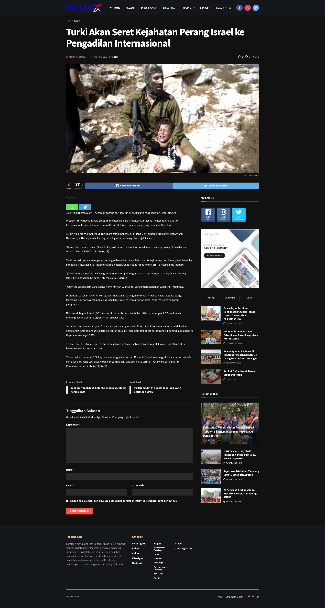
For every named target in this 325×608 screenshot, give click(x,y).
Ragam (130, 7)
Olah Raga (158, 562)
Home (116, 7)
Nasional (137, 563)
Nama (70, 469)
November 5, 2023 (99, 56)
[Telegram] (85, 205)
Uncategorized (183, 548)
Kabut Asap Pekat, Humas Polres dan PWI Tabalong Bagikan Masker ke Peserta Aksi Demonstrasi (228, 431)
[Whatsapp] (72, 205)
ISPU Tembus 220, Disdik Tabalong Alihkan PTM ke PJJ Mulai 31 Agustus (239, 455)
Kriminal (158, 558)
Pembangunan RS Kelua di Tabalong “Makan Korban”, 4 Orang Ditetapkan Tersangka (240, 355)
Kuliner (187, 7)
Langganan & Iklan (234, 596)
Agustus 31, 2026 (213, 440)
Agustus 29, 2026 (234, 479)
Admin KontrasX (77, 56)
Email (70, 485)
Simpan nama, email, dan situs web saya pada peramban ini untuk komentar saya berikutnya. (123, 500)
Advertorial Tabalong (159, 548)
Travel (204, 7)
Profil (220, 596)
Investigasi (148, 7)
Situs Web (138, 485)
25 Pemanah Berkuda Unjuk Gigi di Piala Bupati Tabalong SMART (240, 493)
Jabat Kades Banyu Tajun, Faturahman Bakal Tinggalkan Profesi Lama (240, 335)
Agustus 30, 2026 (234, 463)
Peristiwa (158, 573)
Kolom (220, 7)
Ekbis (156, 554)
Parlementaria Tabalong (161, 568)
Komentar (73, 424)
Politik (157, 578)
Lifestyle (169, 7)
